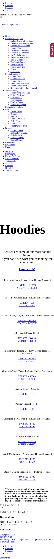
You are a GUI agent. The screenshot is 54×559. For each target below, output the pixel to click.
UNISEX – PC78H (27, 320)
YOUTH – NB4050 (27, 341)
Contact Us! (27, 269)
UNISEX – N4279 (27, 441)
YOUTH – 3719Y (27, 479)
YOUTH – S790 (27, 426)
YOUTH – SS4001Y (27, 361)
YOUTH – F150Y (27, 462)
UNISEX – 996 (27, 303)
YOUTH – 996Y (27, 305)
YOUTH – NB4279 (27, 444)
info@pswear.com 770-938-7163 (7, 536)
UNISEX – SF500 (27, 376)
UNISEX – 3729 (27, 477)
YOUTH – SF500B (27, 379)
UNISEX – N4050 (27, 338)
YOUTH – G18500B (27, 288)
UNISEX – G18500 (27, 285)
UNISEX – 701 (27, 394)
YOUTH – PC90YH (27, 323)
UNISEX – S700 (27, 424)
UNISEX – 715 (27, 409)
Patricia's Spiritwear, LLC (23, 539)
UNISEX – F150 (27, 459)
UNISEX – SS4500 (27, 358)
